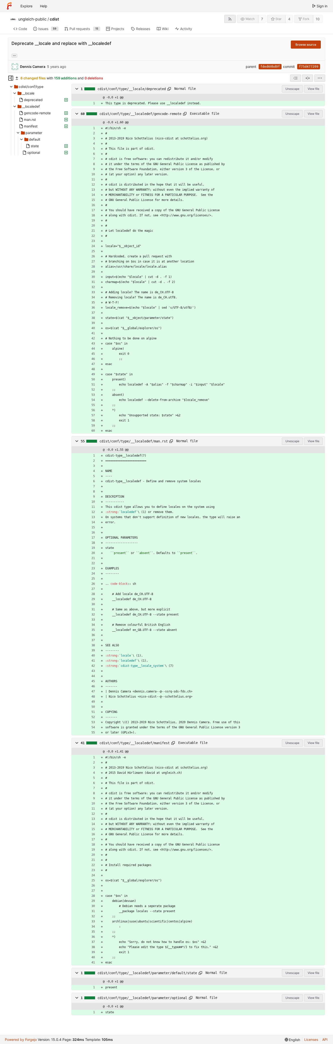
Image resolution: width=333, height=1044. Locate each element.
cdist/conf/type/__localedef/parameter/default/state (147, 973)
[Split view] (307, 78)
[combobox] (295, 78)
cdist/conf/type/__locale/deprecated (132, 89)
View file (313, 89)
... (14, 55)
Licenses (311, 1039)
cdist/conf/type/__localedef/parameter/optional (142, 998)
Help (43, 6)
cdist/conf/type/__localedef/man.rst (133, 441)
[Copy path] (169, 88)
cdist (54, 19)
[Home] (9, 5)
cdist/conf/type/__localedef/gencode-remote (140, 114)
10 (318, 19)
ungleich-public (32, 19)
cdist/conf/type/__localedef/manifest (134, 743)
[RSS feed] (230, 19)
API (325, 1039)
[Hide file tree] (10, 78)
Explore (26, 6)
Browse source (305, 44)
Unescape (292, 89)
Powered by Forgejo (21, 1039)
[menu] (319, 78)
